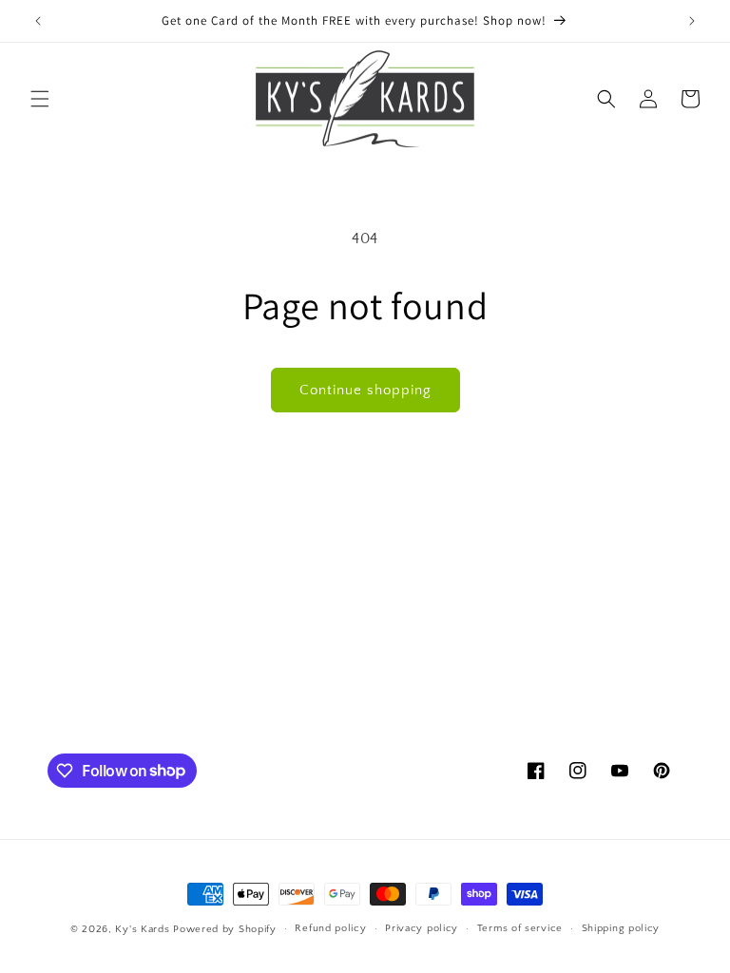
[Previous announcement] (38, 21)
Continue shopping (365, 390)
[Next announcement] (692, 21)
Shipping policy (621, 928)
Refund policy (330, 928)
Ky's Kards (142, 929)
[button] (40, 99)
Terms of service (520, 928)
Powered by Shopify (225, 929)
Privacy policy (421, 928)
